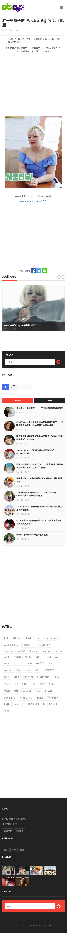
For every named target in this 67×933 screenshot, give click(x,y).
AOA (56, 677)
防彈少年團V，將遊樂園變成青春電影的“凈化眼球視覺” (39, 480)
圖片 (18, 670)
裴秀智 (7, 677)
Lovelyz (48, 656)
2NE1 (39, 697)
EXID (7, 704)
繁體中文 (8, 831)
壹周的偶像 (45, 645)
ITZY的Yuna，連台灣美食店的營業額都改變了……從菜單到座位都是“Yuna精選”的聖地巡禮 (39, 424)
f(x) (24, 684)
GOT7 (42, 684)
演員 (37, 670)
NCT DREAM (51, 638)
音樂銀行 (22, 651)
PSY (33, 684)
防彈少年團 (11, 690)
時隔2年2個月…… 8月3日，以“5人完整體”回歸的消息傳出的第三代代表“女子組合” (39, 466)
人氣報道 (49, 400)
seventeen (46, 651)
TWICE (30, 638)
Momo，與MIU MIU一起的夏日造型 (32, 534)
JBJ (56, 656)
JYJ (15, 663)
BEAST (53, 704)
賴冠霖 (27, 645)
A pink (6, 710)
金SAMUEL (34, 651)
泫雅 (22, 663)
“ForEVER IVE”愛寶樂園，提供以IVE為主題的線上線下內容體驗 (39, 508)
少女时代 (48, 670)
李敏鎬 (38, 691)
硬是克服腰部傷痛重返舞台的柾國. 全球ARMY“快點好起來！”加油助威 (39, 438)
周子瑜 (28, 656)
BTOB (48, 690)
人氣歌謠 (17, 656)
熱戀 (16, 684)
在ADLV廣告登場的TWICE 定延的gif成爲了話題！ (26, 325)
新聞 (14, 849)
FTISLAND (25, 697)
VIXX (16, 677)
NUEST (38, 656)
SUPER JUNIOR (35, 704)
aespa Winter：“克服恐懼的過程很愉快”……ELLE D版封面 (37, 452)
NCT (40, 638)
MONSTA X (8, 670)
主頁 (6, 849)
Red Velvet (26, 691)
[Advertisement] (33, 85)
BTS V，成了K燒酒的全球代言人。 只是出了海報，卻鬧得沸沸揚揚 (39, 522)
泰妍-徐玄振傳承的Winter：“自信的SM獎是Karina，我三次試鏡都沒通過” (36, 494)
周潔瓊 (7, 663)
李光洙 (17, 638)
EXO (6, 638)
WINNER (52, 697)
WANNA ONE (12, 645)
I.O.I (35, 645)
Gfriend (27, 670)
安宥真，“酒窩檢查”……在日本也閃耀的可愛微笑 (39, 408)
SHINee (52, 684)
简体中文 (19, 831)
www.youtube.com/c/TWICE (33, 201)
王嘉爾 (7, 656)
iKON (7, 684)
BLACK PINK (9, 651)
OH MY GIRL (28, 677)
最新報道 (18, 400)
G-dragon (43, 677)
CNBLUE (17, 704)
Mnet (30, 663)
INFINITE (9, 697)
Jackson (58, 651)
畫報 (51, 663)
